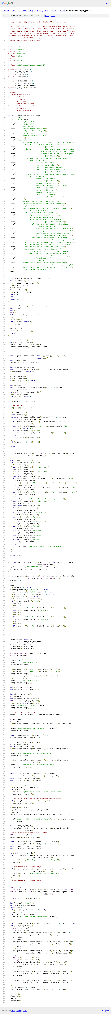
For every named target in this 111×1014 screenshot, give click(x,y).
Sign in (106, 3)
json (107, 1011)
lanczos (62, 10)
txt (102, 1011)
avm (14, 10)
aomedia (6, 10)
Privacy (18, 1011)
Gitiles (13, 1011)
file (47, 16)
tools (54, 10)
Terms (25, 1011)
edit (53, 16)
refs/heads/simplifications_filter (33, 10)
